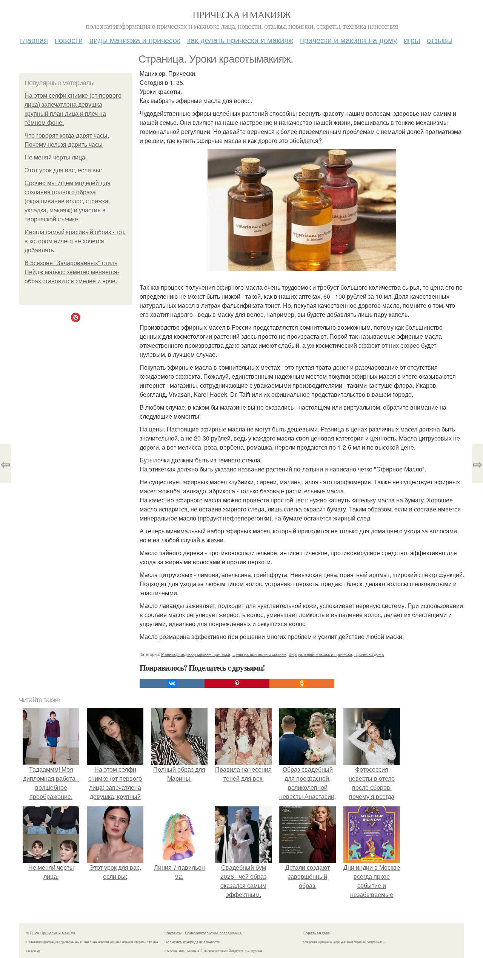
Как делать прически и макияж (240, 39)
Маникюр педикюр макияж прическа (195, 654)
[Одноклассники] (301, 683)
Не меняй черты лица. (56, 157)
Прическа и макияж (241, 14)
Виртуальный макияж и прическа (320, 654)
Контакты (173, 932)
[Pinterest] (237, 683)
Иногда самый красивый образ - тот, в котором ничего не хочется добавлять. (75, 241)
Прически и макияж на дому (348, 39)
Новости (69, 39)
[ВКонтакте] (172, 683)
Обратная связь (317, 932)
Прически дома (369, 654)
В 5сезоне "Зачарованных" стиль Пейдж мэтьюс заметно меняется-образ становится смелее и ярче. (72, 272)
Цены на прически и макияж (259, 654)
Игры (412, 39)
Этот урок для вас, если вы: (63, 170)
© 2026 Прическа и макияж (50, 932)
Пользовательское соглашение (213, 932)
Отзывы (439, 39)
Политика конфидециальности (192, 941)
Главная (34, 39)
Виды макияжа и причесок (134, 39)
